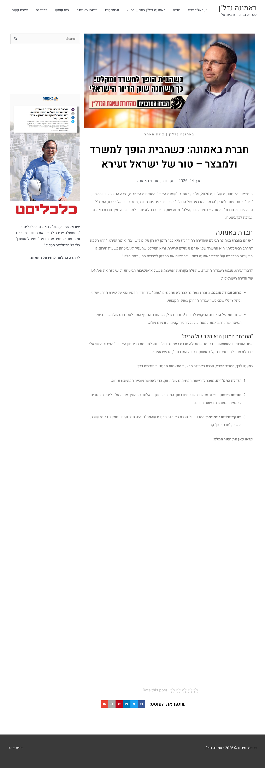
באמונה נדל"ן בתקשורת (147, 10)
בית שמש (62, 10)
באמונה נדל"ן (237, 8)
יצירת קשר (20, 10)
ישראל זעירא (197, 10)
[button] (141, 704)
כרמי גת (41, 10)
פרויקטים (112, 10)
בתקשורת (169, 181)
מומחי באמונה (87, 10)
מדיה (176, 10)
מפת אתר (15, 748)
